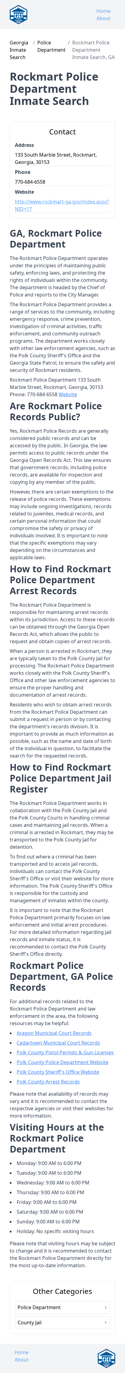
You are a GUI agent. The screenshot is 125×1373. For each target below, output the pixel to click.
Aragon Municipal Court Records (54, 1033)
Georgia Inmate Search (19, 50)
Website (68, 394)
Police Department (51, 46)
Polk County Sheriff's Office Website (58, 1072)
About (103, 18)
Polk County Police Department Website (62, 1062)
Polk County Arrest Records (48, 1081)
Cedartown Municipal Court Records (58, 1042)
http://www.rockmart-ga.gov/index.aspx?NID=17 (62, 205)
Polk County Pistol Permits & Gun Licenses (65, 1052)
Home (103, 11)
